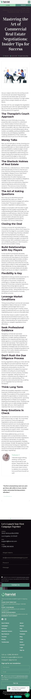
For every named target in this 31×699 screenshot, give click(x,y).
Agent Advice (23, 55)
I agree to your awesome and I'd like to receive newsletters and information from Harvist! (15, 677)
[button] (29, 2)
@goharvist (13, 660)
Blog (27, 55)
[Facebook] (2, 619)
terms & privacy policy (23, 577)
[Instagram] (5, 619)
